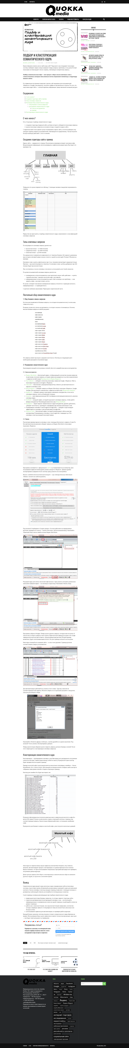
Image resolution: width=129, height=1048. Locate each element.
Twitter (70, 991)
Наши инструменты (73, 19)
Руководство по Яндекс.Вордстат (51, 379)
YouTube (56, 997)
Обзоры (61, 19)
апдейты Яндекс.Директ (59, 1009)
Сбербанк (56, 1000)
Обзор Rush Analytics (69, 390)
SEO (35, 943)
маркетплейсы (59, 1021)
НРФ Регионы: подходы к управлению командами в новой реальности (95, 46)
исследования (60, 1018)
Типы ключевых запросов (33, 100)
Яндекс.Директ (57, 1003)
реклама (65, 1028)
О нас (25, 2)
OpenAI (60, 989)
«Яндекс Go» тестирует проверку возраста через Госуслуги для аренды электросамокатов (97, 78)
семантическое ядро (63, 943)
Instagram (71, 986)
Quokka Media (100, 1045)
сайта (49, 467)
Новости (35, 19)
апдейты (56, 1005)
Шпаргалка (31, 62)
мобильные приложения (61, 1026)
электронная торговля (61, 1039)
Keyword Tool (30, 411)
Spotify (71, 989)
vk (54, 994)
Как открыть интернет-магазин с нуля (47, 943)
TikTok (64, 992)
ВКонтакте (64, 997)
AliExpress (56, 983)
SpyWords (29, 392)
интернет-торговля (62, 1015)
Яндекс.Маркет (68, 1003)
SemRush (28, 400)
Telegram (57, 992)
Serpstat (28, 396)
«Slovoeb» (29, 384)
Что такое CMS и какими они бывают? (50, 970)
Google (56, 986)
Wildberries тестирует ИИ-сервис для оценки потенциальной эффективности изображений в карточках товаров (97, 36)
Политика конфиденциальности (40, 1045)
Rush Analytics (30, 388)
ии (60, 1012)
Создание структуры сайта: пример (36, 99)
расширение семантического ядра (39, 106)
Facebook (69, 983)
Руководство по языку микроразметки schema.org (69, 970)
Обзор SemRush (60, 401)
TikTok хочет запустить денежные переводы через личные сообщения (96, 67)
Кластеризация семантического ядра (37, 112)
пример (34, 110)
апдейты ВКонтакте (58, 1007)
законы (55, 1012)
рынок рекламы (57, 1033)
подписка (72, 1026)
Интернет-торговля (85, 40)
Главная (25, 1045)
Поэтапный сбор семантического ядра (37, 102)
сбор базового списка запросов (38, 104)
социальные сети (61, 1036)
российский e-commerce (63, 1031)
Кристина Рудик (52, 62)
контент (69, 1018)
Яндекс (63, 1000)
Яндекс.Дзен (72, 1000)
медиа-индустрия (71, 1021)
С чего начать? (30, 97)
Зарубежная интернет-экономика (88, 62)
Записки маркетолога (48, 19)
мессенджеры (57, 1023)
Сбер (71, 997)
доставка (68, 1009)
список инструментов (38, 108)
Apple (62, 983)
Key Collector (30, 381)
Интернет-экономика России (87, 51)
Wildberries (68, 994)
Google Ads (63, 986)
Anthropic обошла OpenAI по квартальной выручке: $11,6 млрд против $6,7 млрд (96, 56)
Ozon (66, 989)
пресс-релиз (57, 1028)
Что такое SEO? (31, 969)
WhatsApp (59, 994)
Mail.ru (55, 989)
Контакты (32, 2)
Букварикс (29, 403)
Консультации (87, 19)
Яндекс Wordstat (31, 375)
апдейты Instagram (64, 1005)
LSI (30, 943)
